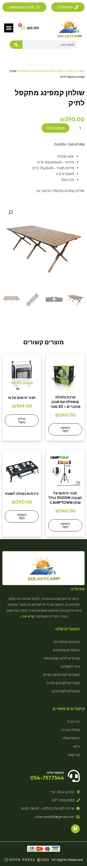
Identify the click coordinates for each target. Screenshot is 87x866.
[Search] (16, 44)
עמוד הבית (78, 71)
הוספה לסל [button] (65, 429)
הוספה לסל (55, 128)
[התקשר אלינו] (74, 776)
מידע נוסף (21, 420)
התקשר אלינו (55, 772)
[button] (8, 28)
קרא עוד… (26, 616)
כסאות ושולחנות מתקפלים (35, 71)
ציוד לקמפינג (61, 71)
